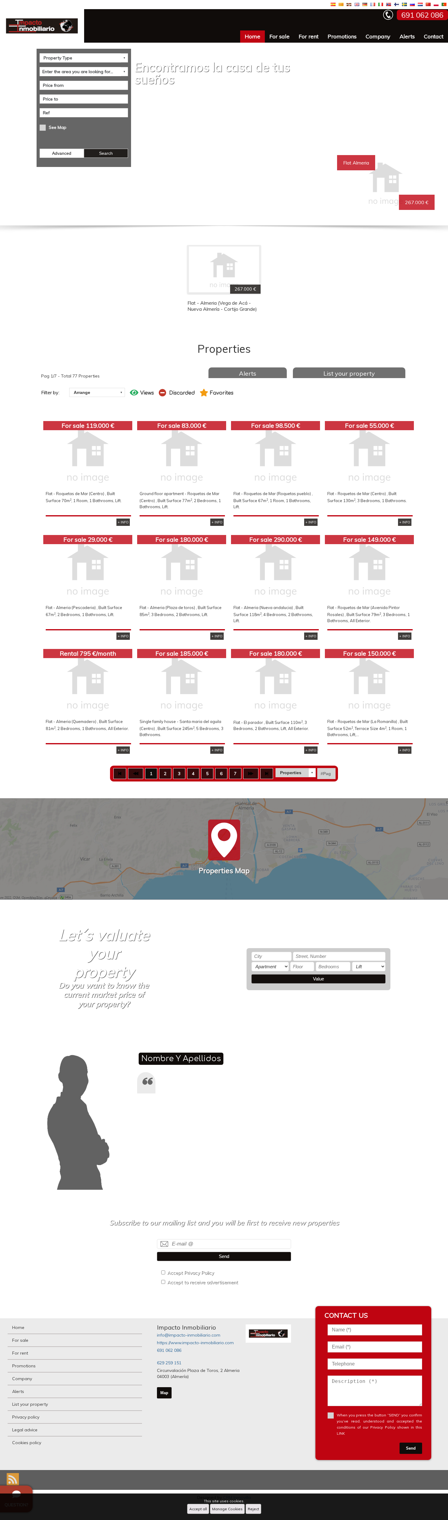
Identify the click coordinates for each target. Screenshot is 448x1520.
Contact (433, 36)
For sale (279, 36)
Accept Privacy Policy (190, 1273)
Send (224, 1256)
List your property (349, 373)
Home (252, 36)
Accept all (198, 1509)
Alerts (407, 36)
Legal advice (24, 1430)
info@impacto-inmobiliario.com (188, 1335)
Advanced (61, 153)
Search (106, 153)
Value (318, 978)
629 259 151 (169, 1363)
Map (164, 1393)
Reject (253, 1509)
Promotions (342, 36)
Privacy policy (25, 1417)
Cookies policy (26, 1442)
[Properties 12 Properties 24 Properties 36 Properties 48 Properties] (296, 772)
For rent (308, 36)
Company (378, 36)
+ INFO (123, 522)
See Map (57, 127)
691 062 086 (169, 1350)
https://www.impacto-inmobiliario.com (195, 1342)
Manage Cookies (227, 1509)
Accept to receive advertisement (202, 1282)
